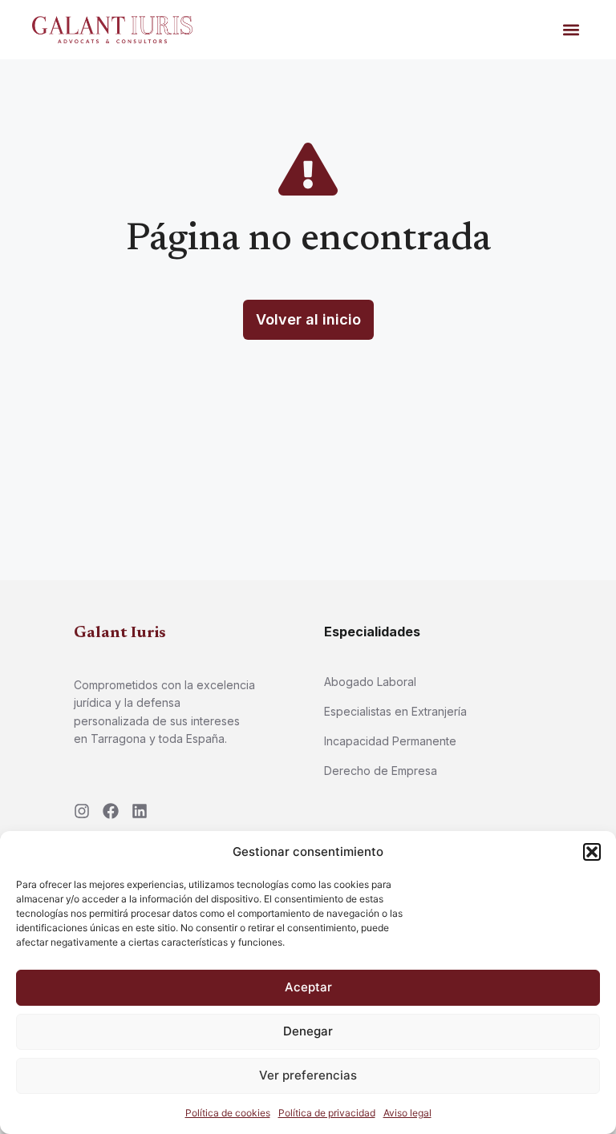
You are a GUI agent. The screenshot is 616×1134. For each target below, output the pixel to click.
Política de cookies (227, 1113)
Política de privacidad (326, 1113)
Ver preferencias (308, 1075)
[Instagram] (82, 811)
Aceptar (308, 987)
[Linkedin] (140, 811)
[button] (592, 852)
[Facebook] (111, 811)
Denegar (308, 1031)
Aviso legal (407, 1113)
